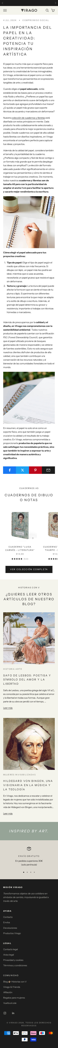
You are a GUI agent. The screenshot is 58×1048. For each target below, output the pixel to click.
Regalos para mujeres (14, 997)
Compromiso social (35, 20)
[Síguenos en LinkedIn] (13, 1013)
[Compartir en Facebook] (9, 470)
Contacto (8, 917)
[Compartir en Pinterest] (35, 470)
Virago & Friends (11, 987)
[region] (29, 857)
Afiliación (7, 992)
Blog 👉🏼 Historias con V (15, 981)
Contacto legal (10, 949)
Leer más (8, 707)
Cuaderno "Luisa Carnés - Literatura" (20, 548)
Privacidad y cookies (13, 960)
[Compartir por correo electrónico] (48, 470)
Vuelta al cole (9, 1003)
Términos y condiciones (15, 965)
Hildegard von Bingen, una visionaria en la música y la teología (28, 785)
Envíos (6, 922)
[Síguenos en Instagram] (4, 1013)
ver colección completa (29, 569)
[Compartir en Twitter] (22, 470)
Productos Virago (12, 933)
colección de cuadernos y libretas (28, 117)
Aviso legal (8, 954)
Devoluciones (10, 927)
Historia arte (12, 669)
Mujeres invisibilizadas (19, 774)
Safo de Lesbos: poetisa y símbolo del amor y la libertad (27, 679)
